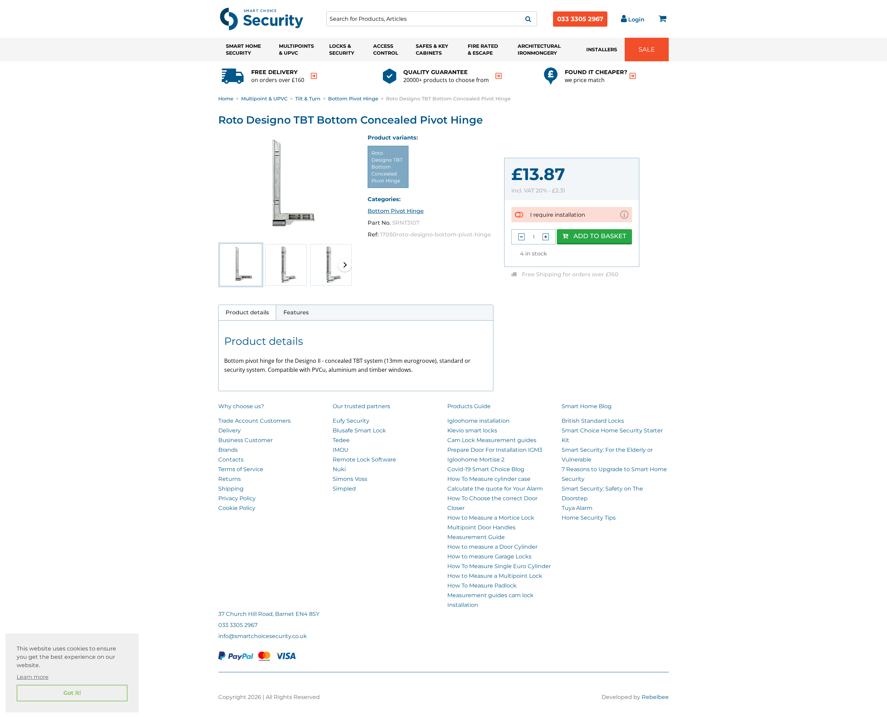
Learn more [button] (33, 677)
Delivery (229, 430)
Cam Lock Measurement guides (491, 440)
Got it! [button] (72, 693)
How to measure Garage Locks (489, 556)
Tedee (341, 440)
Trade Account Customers (254, 421)
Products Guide (469, 406)
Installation (462, 605)
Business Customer (245, 440)
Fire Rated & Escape (483, 49)
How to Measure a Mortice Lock (490, 517)
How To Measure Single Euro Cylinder (499, 566)
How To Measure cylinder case (488, 479)
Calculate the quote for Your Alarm (495, 488)
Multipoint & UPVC (264, 98)
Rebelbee (655, 697)
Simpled (344, 488)
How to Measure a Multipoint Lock (494, 576)
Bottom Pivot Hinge (353, 98)
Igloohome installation (478, 421)
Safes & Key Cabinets (432, 49)
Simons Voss (350, 479)
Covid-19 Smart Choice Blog (485, 469)
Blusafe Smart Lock (359, 430)
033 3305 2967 (580, 19)
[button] (345, 265)
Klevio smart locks (472, 430)
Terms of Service (240, 469)
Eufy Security (351, 421)
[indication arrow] (313, 76)
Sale (647, 49)
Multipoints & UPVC (296, 49)
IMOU (341, 450)
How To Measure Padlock (482, 585)
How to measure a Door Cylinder (492, 547)
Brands (228, 450)
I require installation (557, 215)
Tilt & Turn (307, 98)
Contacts (231, 459)
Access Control (385, 49)
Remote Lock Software (364, 459)
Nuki (339, 469)
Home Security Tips (589, 517)
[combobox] (431, 18)
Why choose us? (241, 406)
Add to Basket (599, 236)
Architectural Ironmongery (539, 49)
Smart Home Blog (587, 406)
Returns (229, 479)
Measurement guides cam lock (490, 595)
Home (226, 98)
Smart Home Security (243, 49)
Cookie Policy (236, 508)
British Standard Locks (593, 421)
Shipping (231, 488)
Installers (601, 49)
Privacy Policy (237, 498)
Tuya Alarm (577, 508)
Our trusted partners (361, 406)
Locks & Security (341, 49)
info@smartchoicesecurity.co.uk (262, 636)
